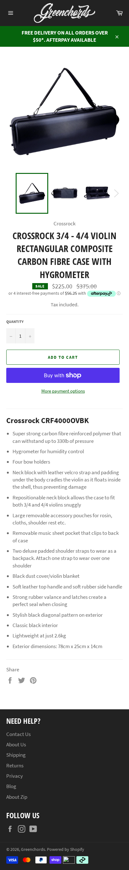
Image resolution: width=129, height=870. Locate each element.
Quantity (14, 321)
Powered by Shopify (65, 849)
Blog (11, 786)
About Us (16, 744)
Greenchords (33, 849)
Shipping (16, 754)
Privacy (14, 775)
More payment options (63, 391)
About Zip (16, 796)
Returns (14, 765)
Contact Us (18, 734)
